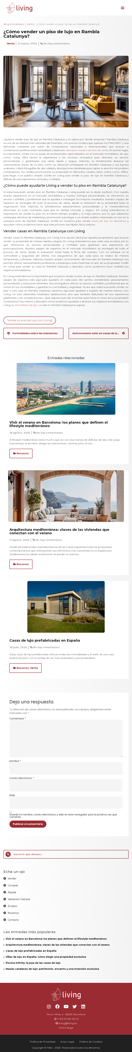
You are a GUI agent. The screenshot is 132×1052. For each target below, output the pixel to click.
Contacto (13, 919)
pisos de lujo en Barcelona (109, 220)
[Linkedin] (83, 1006)
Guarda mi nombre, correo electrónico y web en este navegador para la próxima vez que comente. (63, 815)
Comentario (17, 718)
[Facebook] (57, 1006)
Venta (30, 24)
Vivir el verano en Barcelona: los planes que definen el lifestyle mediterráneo (58, 424)
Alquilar (12, 892)
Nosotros (13, 913)
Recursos (22, 453)
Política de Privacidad (42, 1041)
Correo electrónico (21, 778)
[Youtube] (66, 1006)
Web (12, 795)
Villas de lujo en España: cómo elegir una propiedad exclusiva (46, 956)
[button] (122, 8)
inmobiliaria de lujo (26, 305)
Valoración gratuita (19, 899)
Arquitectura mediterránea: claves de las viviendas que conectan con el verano (59, 531)
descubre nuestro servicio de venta (87, 150)
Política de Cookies (90, 1041)
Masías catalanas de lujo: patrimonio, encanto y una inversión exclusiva (52, 968)
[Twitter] (74, 1006)
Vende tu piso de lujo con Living (29, 320)
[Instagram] (49, 1006)
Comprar (13, 885)
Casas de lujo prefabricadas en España (44, 640)
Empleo (12, 906)
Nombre (15, 761)
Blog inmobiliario (13, 24)
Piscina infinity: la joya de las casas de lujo (33, 962)
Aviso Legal (67, 1041)
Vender (12, 878)
